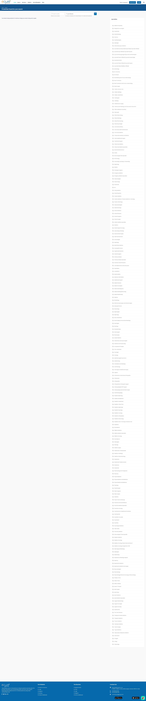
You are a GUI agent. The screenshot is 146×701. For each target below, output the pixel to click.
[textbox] (58, 13)
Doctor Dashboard (79, 695)
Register (40, 691)
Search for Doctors (43, 687)
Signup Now (132, 2)
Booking (40, 693)
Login (139, 2)
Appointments (78, 687)
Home (3, 7)
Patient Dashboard (43, 695)
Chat (76, 689)
